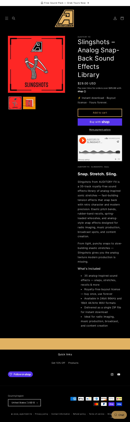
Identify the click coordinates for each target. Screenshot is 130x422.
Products (73, 362)
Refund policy (79, 414)
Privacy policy (41, 414)
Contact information (60, 414)
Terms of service (96, 414)
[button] (6, 18)
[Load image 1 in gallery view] (15, 103)
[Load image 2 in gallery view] (29, 103)
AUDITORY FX (84, 167)
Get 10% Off (58, 362)
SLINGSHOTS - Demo (100, 167)
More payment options (100, 129)
